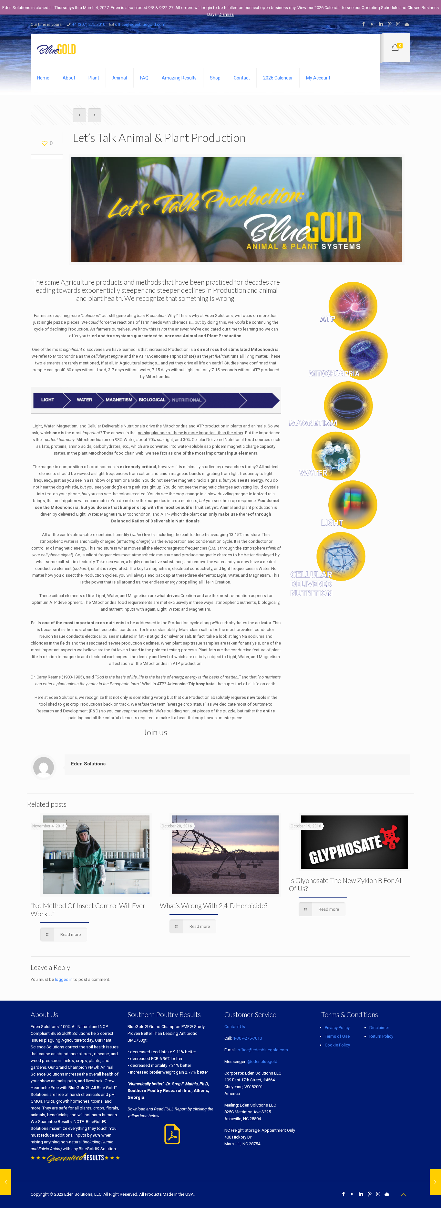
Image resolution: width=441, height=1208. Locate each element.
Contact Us (234, 1026)
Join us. (156, 732)
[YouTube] (372, 24)
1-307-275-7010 (247, 1038)
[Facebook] (363, 24)
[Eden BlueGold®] (56, 48)
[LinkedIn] (380, 24)
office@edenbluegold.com (140, 24)
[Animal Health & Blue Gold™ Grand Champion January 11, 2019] (435, 1182)
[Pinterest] (389, 24)
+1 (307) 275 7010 (88, 24)
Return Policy (381, 1036)
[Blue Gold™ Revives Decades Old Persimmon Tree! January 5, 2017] (5, 1182)
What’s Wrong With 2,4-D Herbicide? (213, 905)
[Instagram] (398, 24)
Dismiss (226, 14)
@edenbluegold (262, 1061)
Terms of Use (337, 1036)
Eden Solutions (88, 764)
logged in (64, 979)
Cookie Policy (337, 1045)
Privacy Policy (337, 1027)
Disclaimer (379, 1027)
